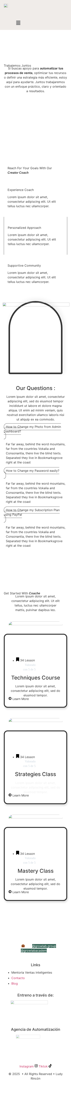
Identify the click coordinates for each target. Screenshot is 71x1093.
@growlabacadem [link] (34, 950)
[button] (18, 23)
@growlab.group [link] (44, 946)
